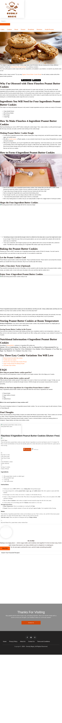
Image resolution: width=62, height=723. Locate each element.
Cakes (2, 29)
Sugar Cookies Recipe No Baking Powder (14, 363)
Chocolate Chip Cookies (9, 365)
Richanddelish (10, 345)
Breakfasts (31, 29)
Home (4, 641)
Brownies (39, 29)
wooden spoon (12, 139)
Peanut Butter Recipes (13, 563)
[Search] (5, 24)
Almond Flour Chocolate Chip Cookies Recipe (15, 361)
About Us (22, 641)
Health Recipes (49, 29)
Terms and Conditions (43, 641)
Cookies (9, 29)
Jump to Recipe (27, 80)
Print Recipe (37, 80)
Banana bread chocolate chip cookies (13, 358)
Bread (16, 29)
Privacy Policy (13, 641)
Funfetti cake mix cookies (9, 359)
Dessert (23, 29)
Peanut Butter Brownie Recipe (18, 67)
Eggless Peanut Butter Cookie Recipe (31, 74)
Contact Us (31, 641)
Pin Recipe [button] (36, 449)
